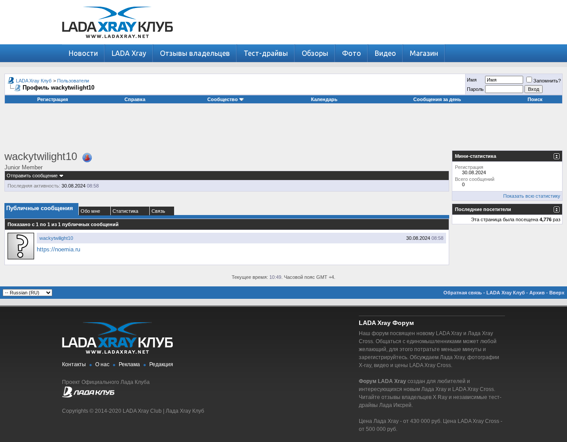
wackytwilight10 (56, 238)
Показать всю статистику (531, 196)
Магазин (424, 53)
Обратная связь (462, 292)
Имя (472, 79)
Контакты (74, 364)
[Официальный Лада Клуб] (88, 396)
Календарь (324, 99)
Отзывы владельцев (195, 53)
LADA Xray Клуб (33, 80)
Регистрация (52, 99)
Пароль (475, 89)
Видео (385, 53)
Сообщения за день (437, 99)
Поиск (535, 99)
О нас (102, 364)
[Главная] (117, 42)
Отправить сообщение (32, 175)
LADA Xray (129, 53)
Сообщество (222, 99)
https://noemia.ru (58, 249)
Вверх (556, 292)
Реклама (129, 364)
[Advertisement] (283, 130)
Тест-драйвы (266, 53)
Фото (351, 53)
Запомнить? (547, 80)
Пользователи (73, 80)
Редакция (161, 364)
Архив (537, 292)
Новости (83, 53)
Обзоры (315, 53)
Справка (134, 99)
